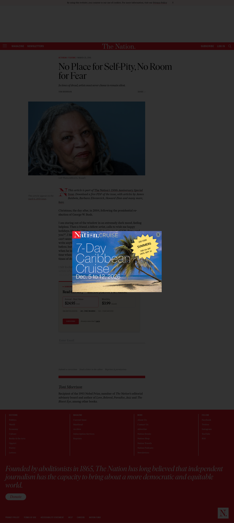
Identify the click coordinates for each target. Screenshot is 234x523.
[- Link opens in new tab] (117, 261)
